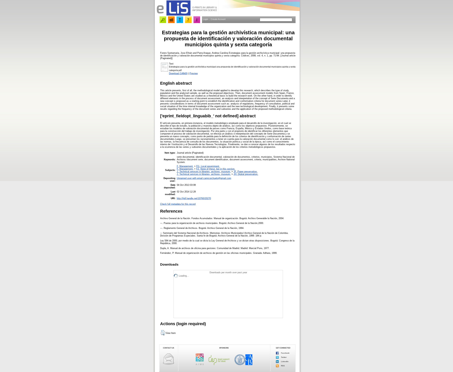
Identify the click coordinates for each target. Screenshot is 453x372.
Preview (194, 73)
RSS (282, 366)
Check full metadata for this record (178, 204)
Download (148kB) (178, 73)
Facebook (284, 353)
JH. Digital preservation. (246, 174)
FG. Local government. (208, 166)
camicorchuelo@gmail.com (217, 178)
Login (205, 19)
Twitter (283, 357)
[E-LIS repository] (187, 15)
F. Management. (185, 166)
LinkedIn (284, 361)
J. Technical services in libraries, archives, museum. (204, 171)
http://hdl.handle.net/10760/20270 (194, 198)
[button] (163, 332)
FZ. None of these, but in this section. (215, 169)
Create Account (218, 19)
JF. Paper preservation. (245, 171)
